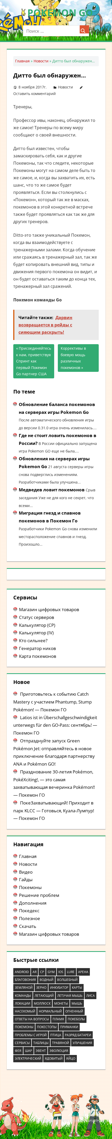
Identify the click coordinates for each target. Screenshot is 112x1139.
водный (46, 979)
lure (70, 972)
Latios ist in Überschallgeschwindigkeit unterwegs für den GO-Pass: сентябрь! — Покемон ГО (55, 725)
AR (34, 972)
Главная (22, 60)
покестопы (47, 1027)
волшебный (67, 979)
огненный (74, 1011)
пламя (58, 1019)
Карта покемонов (37, 656)
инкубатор (59, 987)
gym (51, 972)
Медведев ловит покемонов (52, 490)
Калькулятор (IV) (36, 633)
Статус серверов (36, 617)
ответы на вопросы (32, 1019)
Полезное (29, 918)
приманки (69, 1027)
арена (83, 972)
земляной (24, 987)
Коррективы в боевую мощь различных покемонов (73, 358)
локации (22, 1003)
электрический (28, 1058)
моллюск (42, 1003)
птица (55, 1035)
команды (23, 995)
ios (60, 972)
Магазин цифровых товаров (49, 609)
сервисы (22, 1043)
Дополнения (32, 903)
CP (42, 972)
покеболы (76, 1019)
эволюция (58, 1050)
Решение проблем (39, 895)
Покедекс (29, 911)
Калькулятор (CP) (37, 625)
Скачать (27, 926)
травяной (60, 1043)
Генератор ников (37, 648)
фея (18, 1050)
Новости (41, 60)
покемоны (24, 1027)
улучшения (82, 1043)
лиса (90, 995)
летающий (44, 995)
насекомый (25, 1011)
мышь (77, 1003)
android (22, 972)
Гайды (26, 879)
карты (77, 987)
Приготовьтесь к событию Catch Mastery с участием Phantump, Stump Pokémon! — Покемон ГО (52, 702)
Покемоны (30, 887)
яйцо (70, 1058)
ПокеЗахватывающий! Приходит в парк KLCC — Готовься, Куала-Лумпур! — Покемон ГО (53, 810)
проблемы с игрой (31, 1035)
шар (28, 1050)
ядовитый (54, 1058)
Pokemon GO (60, 12)
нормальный (50, 1011)
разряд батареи (78, 1035)
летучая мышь (70, 995)
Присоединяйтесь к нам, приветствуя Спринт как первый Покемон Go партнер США (33, 361)
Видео (26, 872)
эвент (41, 1050)
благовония (25, 979)
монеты (61, 1003)
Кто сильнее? (33, 640)
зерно (41, 987)
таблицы (40, 1043)
